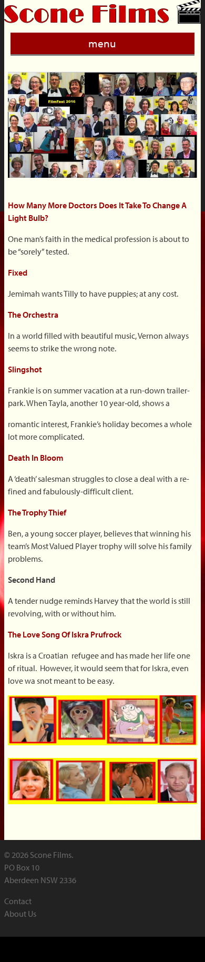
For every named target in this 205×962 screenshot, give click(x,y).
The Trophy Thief (40, 512)
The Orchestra (33, 314)
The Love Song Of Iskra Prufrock (68, 634)
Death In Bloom (36, 457)
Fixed (20, 272)
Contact (18, 901)
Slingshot (26, 369)
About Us (20, 913)
